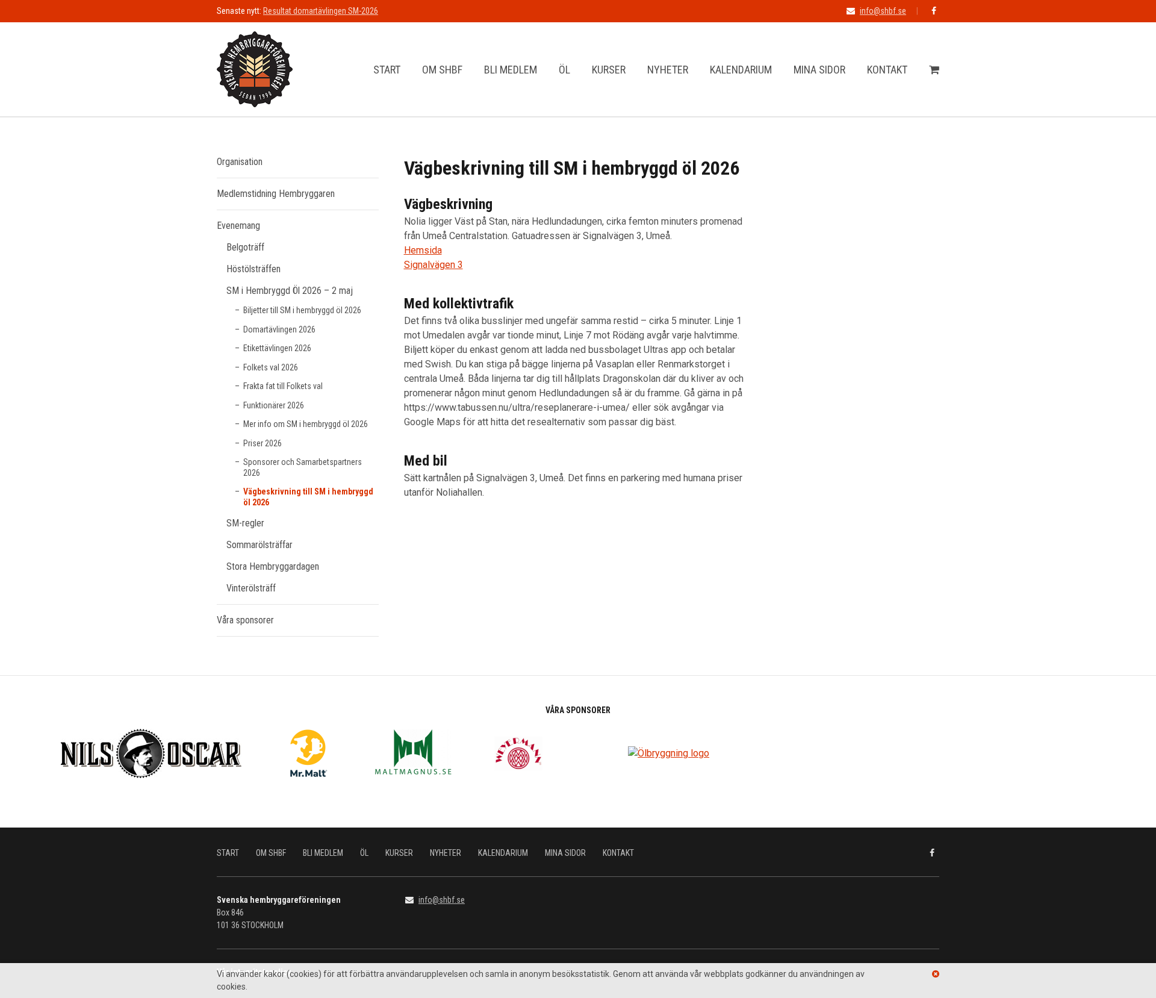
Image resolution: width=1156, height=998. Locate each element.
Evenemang (238, 225)
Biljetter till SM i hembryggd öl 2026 (302, 310)
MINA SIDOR (819, 69)
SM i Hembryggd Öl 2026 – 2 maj (289, 290)
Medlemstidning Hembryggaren (276, 193)
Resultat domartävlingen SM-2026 (320, 11)
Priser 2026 (262, 443)
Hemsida (423, 250)
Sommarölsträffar (259, 544)
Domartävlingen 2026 (279, 329)
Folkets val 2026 (270, 367)
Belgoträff (245, 247)
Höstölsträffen (253, 269)
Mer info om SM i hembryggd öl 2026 (305, 424)
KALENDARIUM (741, 69)
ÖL (564, 69)
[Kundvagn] (934, 69)
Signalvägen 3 (433, 264)
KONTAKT (887, 69)
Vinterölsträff (251, 588)
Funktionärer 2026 (273, 405)
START (386, 69)
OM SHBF (442, 69)
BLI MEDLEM (510, 69)
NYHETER (667, 69)
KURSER (609, 69)
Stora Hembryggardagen (272, 566)
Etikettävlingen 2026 (277, 348)
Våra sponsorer (245, 620)
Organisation (240, 161)
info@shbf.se (883, 11)
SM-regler (245, 523)
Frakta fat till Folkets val (283, 386)
